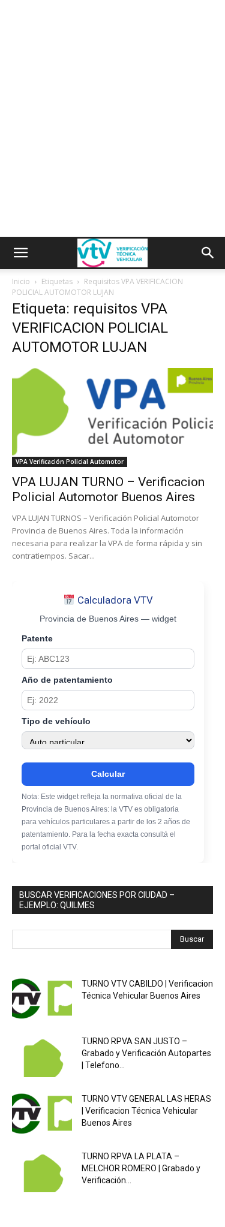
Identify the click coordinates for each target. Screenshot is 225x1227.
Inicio (21, 281)
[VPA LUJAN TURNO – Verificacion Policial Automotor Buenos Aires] (112, 417)
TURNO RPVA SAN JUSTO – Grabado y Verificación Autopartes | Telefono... (146, 1053)
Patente (37, 638)
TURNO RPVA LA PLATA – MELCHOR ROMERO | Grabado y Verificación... (141, 1168)
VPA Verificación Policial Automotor (70, 461)
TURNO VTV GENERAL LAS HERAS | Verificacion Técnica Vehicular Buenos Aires (146, 1110)
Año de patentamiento (67, 680)
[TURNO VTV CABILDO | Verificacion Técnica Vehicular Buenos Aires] (42, 999)
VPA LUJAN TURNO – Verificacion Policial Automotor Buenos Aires (108, 489)
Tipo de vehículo (56, 721)
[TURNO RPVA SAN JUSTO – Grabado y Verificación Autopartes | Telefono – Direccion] (42, 1056)
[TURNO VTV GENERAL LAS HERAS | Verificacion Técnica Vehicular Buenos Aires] (42, 1114)
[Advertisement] (112, 118)
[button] (20, 253)
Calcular (108, 774)
